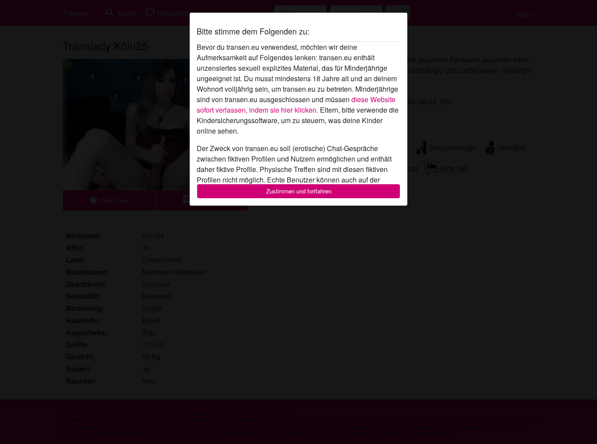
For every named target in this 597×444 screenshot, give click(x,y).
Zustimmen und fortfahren (298, 191)
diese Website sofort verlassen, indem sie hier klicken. (296, 104)
